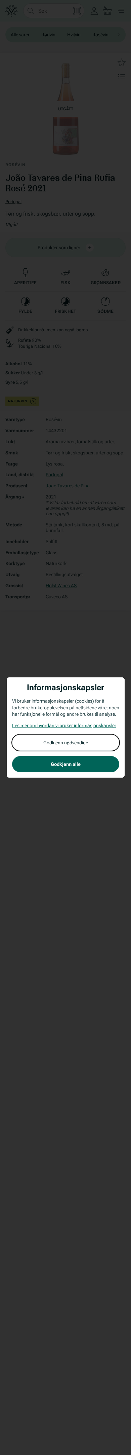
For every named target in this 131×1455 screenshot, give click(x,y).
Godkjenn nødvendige (65, 742)
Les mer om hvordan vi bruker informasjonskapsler (64, 725)
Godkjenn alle (66, 764)
